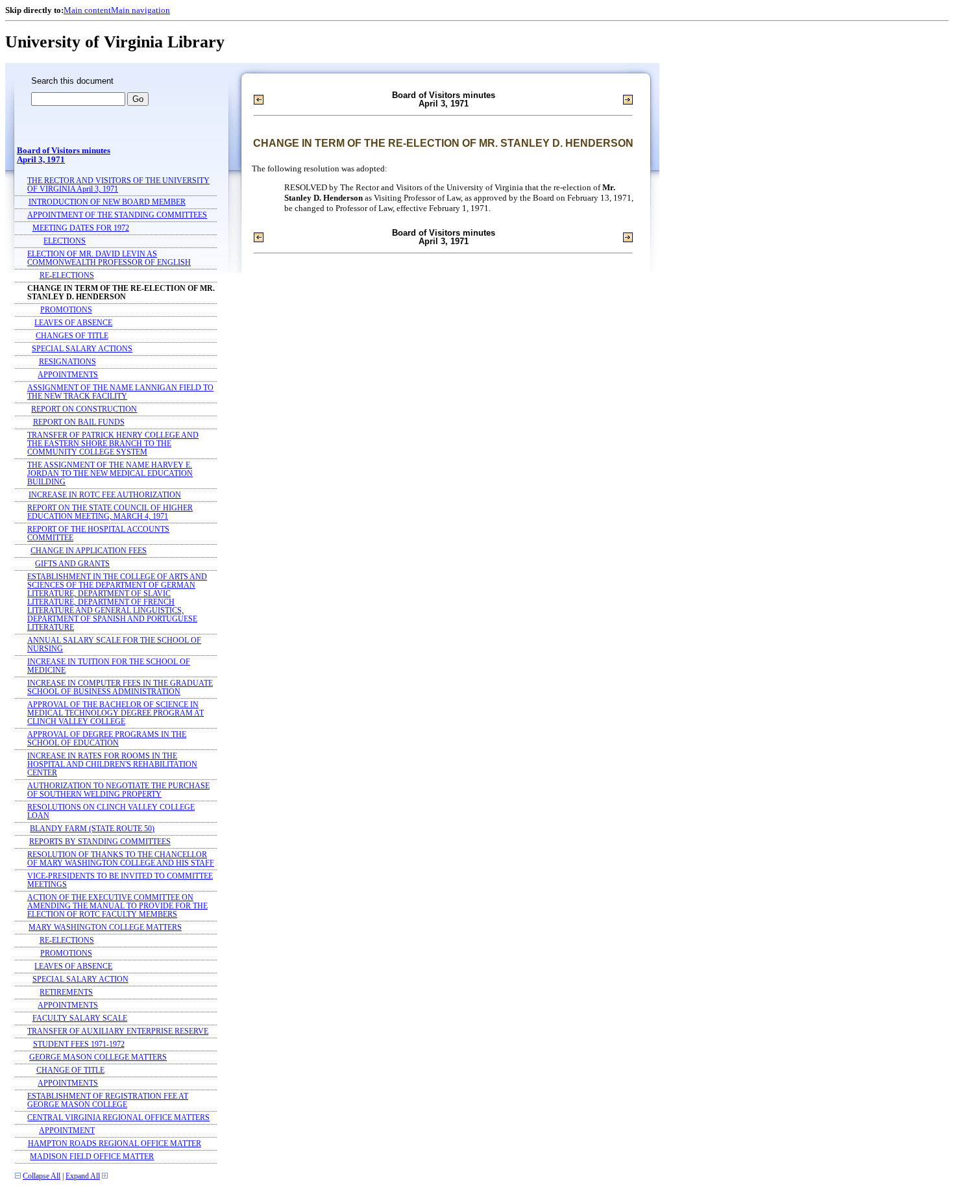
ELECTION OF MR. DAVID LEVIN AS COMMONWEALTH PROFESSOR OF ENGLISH (109, 258)
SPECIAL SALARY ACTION (80, 979)
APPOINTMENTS (68, 375)
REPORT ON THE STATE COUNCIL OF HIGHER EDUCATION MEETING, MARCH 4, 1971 (110, 512)
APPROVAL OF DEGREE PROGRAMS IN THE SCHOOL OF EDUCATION (106, 739)
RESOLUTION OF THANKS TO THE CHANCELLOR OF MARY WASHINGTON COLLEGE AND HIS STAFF (120, 859)
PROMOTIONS (66, 310)
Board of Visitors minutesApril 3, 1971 (63, 155)
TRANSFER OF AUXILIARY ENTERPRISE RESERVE (117, 1031)
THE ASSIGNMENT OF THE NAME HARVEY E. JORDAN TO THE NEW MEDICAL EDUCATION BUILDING (110, 473)
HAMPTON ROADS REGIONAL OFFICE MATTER (114, 1144)
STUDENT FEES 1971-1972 (79, 1044)
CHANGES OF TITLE (72, 336)
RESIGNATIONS (67, 362)
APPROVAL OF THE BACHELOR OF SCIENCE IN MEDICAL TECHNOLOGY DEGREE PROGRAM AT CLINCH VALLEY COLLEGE (115, 713)
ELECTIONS (64, 241)
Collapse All (41, 1176)
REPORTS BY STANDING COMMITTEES (100, 842)
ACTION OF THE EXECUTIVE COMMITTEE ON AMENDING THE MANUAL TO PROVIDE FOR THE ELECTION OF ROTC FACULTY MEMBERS (117, 906)
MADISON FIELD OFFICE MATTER (92, 1157)
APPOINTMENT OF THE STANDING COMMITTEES (117, 215)
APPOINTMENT (67, 1131)
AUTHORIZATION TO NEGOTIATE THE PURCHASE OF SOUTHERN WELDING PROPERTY (118, 790)
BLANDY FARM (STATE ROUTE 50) (92, 829)
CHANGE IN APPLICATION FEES (89, 551)
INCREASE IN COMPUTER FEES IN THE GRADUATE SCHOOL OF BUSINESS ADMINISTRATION (120, 687)
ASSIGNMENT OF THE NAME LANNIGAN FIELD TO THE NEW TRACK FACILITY (120, 392)
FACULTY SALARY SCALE (79, 1018)
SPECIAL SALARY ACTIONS (82, 349)
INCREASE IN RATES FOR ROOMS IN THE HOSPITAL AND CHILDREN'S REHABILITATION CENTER (112, 764)
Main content (87, 10)
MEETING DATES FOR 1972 (80, 228)
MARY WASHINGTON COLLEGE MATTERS (105, 927)
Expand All (83, 1176)
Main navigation (140, 10)
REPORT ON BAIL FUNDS (79, 422)
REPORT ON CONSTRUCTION (84, 409)
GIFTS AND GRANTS (72, 564)
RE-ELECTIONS (67, 275)
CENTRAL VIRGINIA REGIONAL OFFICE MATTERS (118, 1118)
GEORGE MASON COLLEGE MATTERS (98, 1057)
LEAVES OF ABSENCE (73, 323)
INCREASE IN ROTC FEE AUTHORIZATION (105, 495)
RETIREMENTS (66, 992)
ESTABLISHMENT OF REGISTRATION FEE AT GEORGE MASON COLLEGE (107, 1100)
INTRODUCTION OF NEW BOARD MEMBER (107, 202)
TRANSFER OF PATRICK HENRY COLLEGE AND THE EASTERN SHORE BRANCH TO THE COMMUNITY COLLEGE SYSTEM (113, 443)
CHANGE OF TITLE (70, 1070)
